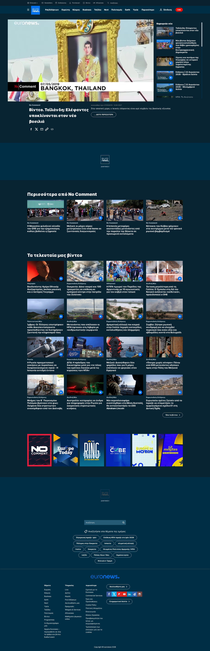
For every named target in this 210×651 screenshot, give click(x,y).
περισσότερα (91, 585)
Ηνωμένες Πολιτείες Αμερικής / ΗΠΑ (119, 549)
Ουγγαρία (31, 283)
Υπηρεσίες (69, 585)
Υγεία (135, 10)
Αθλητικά (110, 283)
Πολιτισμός (116, 10)
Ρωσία (30, 359)
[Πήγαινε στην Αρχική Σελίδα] (35, 10)
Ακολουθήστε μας (72, 603)
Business (87, 10)
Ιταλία (78, 549)
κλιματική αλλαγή (126, 543)
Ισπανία (107, 543)
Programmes (49, 620)
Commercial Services (94, 596)
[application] (81, 60)
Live (179, 10)
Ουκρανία (92, 549)
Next (106, 10)
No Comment (32, 223)
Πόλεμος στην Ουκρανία (86, 543)
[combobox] (120, 3)
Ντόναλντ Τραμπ (105, 561)
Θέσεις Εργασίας (93, 615)
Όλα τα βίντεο (172, 415)
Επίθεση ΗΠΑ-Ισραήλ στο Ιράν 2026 (119, 537)
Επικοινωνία (91, 612)
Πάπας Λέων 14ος (101, 555)
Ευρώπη (66, 10)
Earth (127, 10)
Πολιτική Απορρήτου (94, 608)
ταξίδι (84, 555)
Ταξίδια (97, 10)
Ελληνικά (33, 3)
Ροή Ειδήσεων (52, 10)
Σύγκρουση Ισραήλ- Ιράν (86, 537)
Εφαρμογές (69, 606)
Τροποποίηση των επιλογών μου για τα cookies (94, 629)
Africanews (69, 613)
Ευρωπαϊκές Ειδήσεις (76, 283)
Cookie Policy (91, 605)
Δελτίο (67, 593)
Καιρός (67, 596)
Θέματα (47, 585)
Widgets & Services (72, 610)
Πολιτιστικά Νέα (34, 321)
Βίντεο (47, 616)
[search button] (108, 3)
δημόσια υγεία (122, 555)
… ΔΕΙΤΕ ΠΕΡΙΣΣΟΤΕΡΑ (103, 115)
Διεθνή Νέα (151, 283)
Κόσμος (76, 10)
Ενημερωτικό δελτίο (118, 601)
